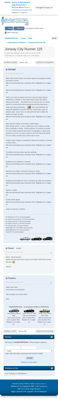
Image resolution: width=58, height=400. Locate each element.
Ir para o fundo (10, 62)
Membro (8, 337)
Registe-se (15, 12)
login (37, 342)
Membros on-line (11, 368)
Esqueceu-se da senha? (29, 362)
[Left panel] (53, 38)
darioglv (12, 69)
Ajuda (21, 383)
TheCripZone (43, 386)
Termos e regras (29, 383)
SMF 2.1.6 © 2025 (23, 389)
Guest (11, 248)
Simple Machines (35, 389)
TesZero (12, 278)
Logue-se (24, 12)
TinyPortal (15, 383)
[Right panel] (55, 38)
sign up (43, 342)
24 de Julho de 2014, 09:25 (14, 252)
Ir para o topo (10, 331)
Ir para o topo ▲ (41, 383)
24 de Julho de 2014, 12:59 (14, 282)
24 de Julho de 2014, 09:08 (14, 73)
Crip (20, 386)
